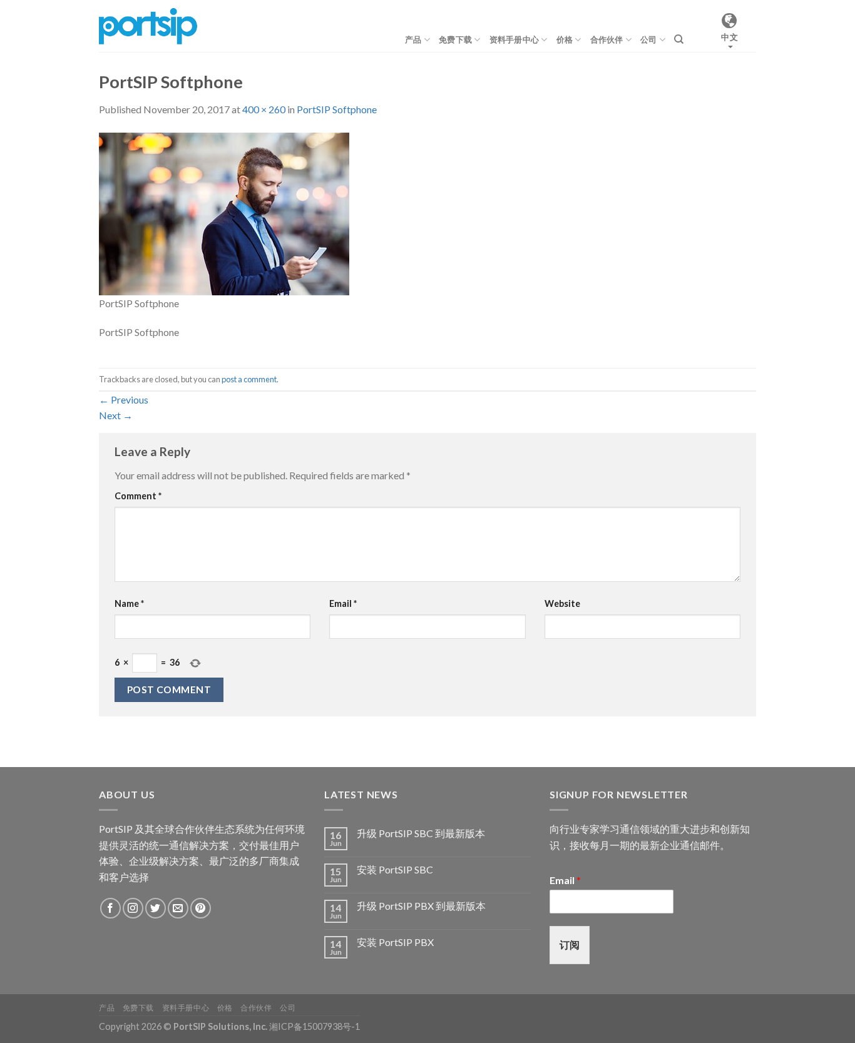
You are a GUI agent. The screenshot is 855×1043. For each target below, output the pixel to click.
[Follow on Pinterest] (200, 908)
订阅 (570, 944)
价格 (564, 39)
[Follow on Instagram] (133, 908)
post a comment (249, 379)
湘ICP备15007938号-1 (314, 1026)
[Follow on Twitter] (155, 908)
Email (343, 603)
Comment (138, 496)
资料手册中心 (514, 39)
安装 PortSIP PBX (395, 942)
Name (129, 603)
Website (562, 603)
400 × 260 (263, 109)
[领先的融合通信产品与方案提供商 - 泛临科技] (148, 25)
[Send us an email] (178, 908)
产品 (413, 39)
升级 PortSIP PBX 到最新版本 (421, 906)
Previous (123, 399)
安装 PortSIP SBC (395, 869)
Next (116, 415)
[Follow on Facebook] (110, 908)
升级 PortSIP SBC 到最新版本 (421, 833)
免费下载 (455, 39)
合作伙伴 (606, 39)
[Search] (678, 39)
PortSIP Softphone (337, 109)
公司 (648, 39)
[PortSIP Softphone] (224, 212)
